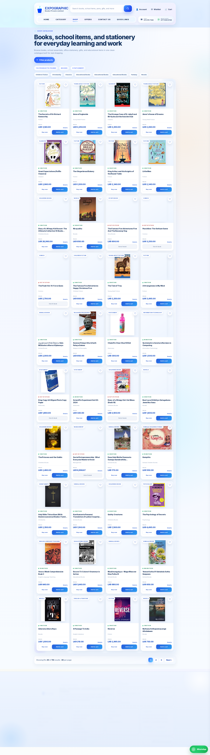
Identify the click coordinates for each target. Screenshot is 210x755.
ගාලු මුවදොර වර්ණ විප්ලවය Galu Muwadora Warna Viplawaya (50, 344)
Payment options (80, 716)
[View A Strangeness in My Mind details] (157, 266)
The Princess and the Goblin (50, 457)
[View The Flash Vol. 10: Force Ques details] (53, 266)
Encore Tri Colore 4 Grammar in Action (86, 573)
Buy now (45, 132)
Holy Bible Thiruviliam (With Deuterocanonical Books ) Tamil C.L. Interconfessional (52, 516)
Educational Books (83, 74)
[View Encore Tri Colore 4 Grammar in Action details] (87, 552)
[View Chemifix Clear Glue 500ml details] (122, 323)
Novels (144, 74)
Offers (88, 20)
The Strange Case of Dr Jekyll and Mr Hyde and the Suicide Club (122, 115)
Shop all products (45, 716)
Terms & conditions (81, 730)
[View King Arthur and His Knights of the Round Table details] (122, 152)
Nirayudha (77, 229)
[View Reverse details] (122, 609)
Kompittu (147, 457)
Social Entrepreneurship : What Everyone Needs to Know (86, 458)
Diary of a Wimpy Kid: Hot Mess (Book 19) (121, 401)
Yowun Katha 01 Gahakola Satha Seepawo (156, 573)
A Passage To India (81, 629)
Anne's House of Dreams (153, 114)
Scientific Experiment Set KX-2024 (86, 401)
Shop (75, 20)
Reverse (111, 629)
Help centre (78, 720)
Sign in (110, 716)
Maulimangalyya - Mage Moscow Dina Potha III (122, 573)
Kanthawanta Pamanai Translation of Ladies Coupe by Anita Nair (86, 516)
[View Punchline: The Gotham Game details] (157, 209)
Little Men (147, 171)
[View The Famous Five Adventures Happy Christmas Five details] (87, 266)
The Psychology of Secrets (154, 515)
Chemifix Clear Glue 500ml (119, 343)
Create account (114, 713)
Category (61, 20)
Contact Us (104, 20)
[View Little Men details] (157, 152)
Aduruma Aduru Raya (47, 629)
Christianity (56, 74)
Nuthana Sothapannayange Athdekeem (154, 630)
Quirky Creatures (115, 515)
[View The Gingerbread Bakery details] (87, 152)
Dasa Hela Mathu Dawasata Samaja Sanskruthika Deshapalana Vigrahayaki (119, 458)
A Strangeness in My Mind (154, 286)
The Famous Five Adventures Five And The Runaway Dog (122, 230)
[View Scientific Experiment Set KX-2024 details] (87, 381)
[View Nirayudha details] (87, 209)
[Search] (128, 8)
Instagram (161, 725)
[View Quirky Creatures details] (122, 495)
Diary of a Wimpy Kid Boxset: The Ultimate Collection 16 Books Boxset (52, 230)
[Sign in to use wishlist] (66, 84)
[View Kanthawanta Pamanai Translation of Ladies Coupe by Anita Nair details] (87, 495)
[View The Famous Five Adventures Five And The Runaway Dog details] (122, 209)
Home (46, 20)
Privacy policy (78, 726)
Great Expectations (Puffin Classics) (49, 172)
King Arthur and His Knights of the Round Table (121, 172)
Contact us (77, 723)
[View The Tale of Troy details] (122, 266)
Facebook (148, 725)
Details (65, 127)
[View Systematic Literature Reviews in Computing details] (157, 323)
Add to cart (59, 132)
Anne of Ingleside (80, 114)
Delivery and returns (81, 713)
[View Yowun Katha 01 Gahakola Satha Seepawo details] (157, 552)
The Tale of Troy (115, 286)
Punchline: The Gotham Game (155, 229)
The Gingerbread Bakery (83, 171)
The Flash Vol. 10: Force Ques (50, 286)
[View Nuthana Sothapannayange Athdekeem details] (157, 609)
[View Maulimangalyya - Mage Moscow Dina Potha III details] (122, 552)
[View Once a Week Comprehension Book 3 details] (53, 552)
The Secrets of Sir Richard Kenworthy (49, 115)
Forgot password (115, 720)
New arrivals (43, 720)
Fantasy (134, 74)
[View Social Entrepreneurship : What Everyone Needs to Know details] (87, 438)
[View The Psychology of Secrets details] (157, 495)
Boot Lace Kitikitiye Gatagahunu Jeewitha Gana (156, 401)
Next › (169, 660)
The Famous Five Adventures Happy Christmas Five (85, 287)
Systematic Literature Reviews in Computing (157, 344)
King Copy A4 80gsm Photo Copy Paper (52, 401)
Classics (68, 74)
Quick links (123, 20)
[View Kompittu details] (157, 438)
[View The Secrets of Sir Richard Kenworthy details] (53, 95)
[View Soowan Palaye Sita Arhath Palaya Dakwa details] (87, 323)
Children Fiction (42, 74)
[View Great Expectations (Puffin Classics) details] (53, 152)
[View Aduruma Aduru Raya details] (53, 609)
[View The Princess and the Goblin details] (53, 438)
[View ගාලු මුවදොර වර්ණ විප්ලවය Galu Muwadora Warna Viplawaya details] (53, 323)
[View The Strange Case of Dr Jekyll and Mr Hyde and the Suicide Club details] (122, 95)
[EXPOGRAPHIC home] (48, 690)
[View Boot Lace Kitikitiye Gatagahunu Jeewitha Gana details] (157, 381)
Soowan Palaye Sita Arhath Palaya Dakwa (84, 344)
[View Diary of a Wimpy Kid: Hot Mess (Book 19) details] (122, 381)
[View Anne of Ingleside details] (87, 95)
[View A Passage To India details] (87, 609)
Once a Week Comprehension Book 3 (50, 573)
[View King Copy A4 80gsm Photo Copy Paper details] (53, 381)
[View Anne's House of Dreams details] (157, 95)
